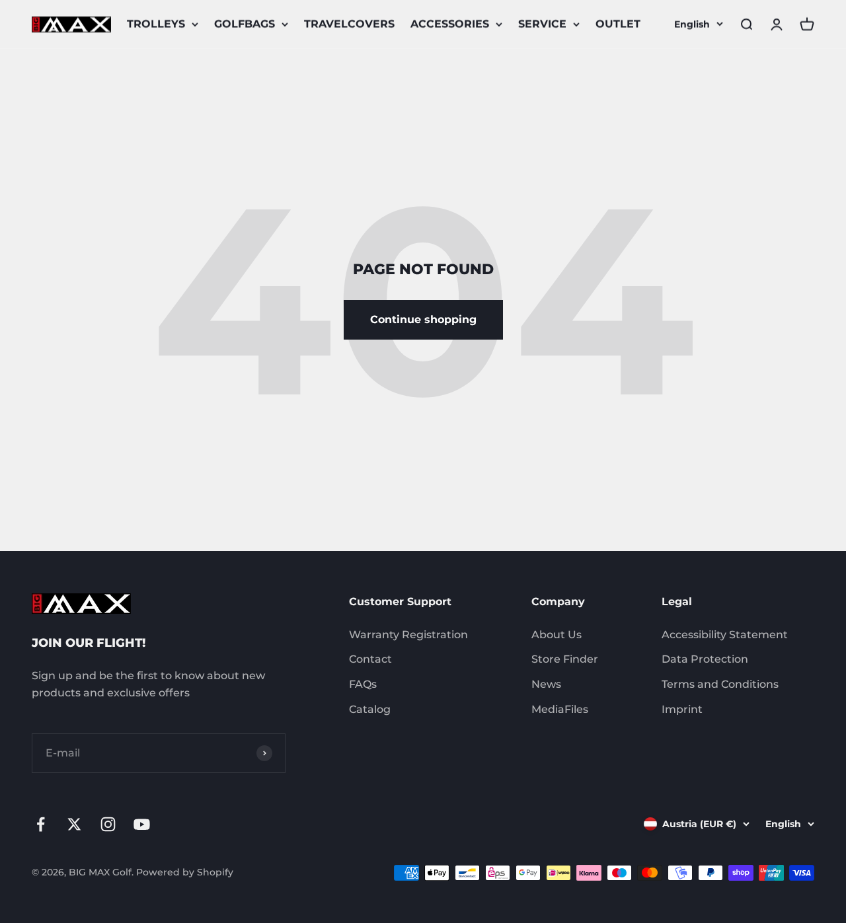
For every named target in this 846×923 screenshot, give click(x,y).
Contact (370, 659)
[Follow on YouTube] (142, 824)
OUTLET (618, 24)
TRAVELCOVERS (349, 24)
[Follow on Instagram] (108, 824)
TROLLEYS (156, 24)
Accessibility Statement (725, 634)
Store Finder (564, 659)
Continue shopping (423, 319)
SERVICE (542, 24)
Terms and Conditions (720, 684)
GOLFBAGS (244, 24)
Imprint (682, 709)
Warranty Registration (408, 634)
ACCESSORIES (449, 24)
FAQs (363, 684)
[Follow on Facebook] (41, 824)
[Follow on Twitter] (74, 824)
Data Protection (705, 659)
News (546, 684)
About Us (556, 634)
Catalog (370, 709)
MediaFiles (559, 709)
